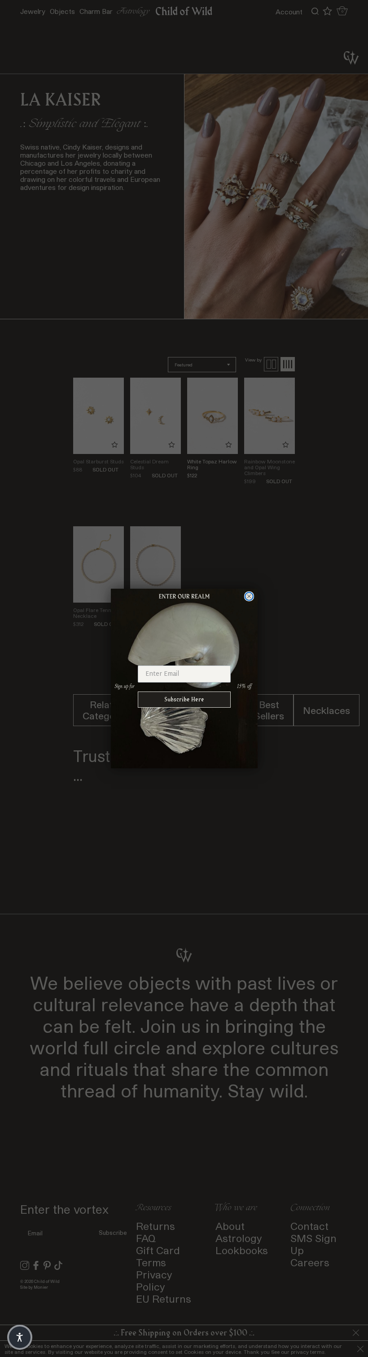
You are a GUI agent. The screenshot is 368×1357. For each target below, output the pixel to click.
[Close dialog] (249, 596)
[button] (19, 1337)
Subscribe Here (184, 699)
